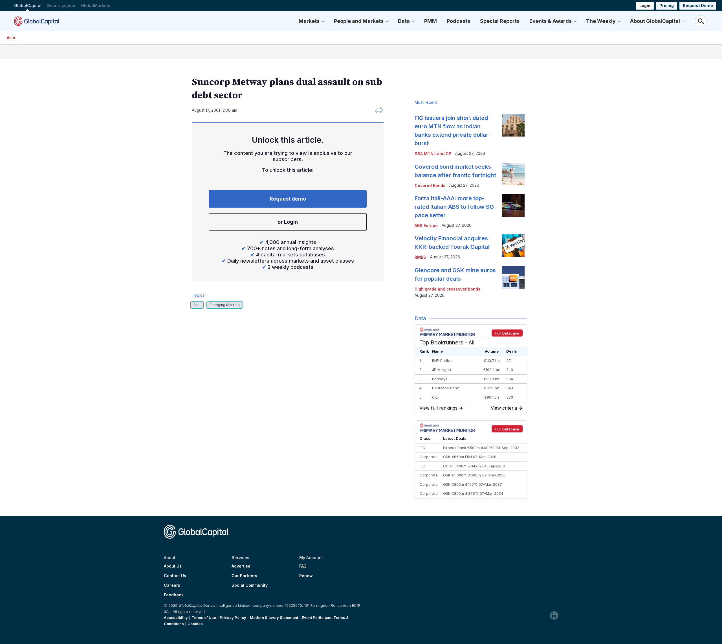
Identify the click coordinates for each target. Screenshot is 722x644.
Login (644, 5)
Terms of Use (203, 617)
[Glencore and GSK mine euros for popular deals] (513, 277)
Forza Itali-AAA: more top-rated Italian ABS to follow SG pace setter (454, 207)
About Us (173, 566)
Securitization (61, 5)
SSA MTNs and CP (433, 153)
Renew (306, 576)
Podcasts (458, 21)
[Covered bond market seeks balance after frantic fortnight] (513, 174)
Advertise (241, 566)
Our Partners (244, 576)
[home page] (36, 21)
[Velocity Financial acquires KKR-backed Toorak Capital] (513, 245)
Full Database (507, 333)
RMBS (420, 257)
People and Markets (359, 21)
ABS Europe (426, 225)
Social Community (250, 585)
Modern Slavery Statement (274, 617)
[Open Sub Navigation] (323, 21)
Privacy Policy (233, 617)
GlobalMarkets (95, 5)
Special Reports (500, 21)
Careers (172, 585)
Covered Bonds (430, 185)
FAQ (303, 566)
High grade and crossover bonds (447, 289)
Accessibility (176, 617)
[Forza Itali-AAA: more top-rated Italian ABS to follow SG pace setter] (513, 205)
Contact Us (175, 576)
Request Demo (698, 5)
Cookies (195, 623)
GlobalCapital (27, 5)
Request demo (288, 199)
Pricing (666, 5)
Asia (11, 37)
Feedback (174, 595)
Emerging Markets (225, 305)
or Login (288, 222)
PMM (430, 21)
